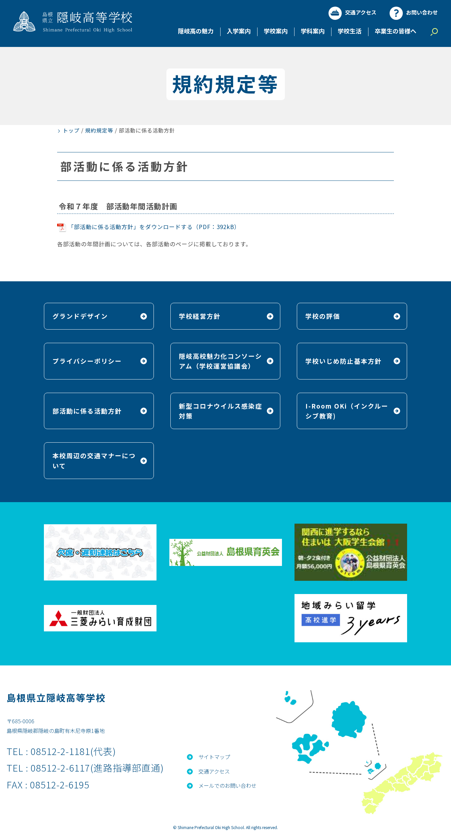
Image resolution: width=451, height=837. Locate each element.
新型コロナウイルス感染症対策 (220, 410)
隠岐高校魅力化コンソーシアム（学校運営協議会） (220, 360)
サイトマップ (214, 757)
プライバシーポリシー (87, 360)
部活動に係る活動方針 (87, 410)
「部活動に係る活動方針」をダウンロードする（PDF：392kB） (154, 226)
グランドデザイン (80, 315)
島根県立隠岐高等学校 (56, 697)
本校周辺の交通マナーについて (94, 460)
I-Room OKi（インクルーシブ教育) (346, 410)
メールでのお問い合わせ (227, 785)
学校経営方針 (200, 315)
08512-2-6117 (60, 767)
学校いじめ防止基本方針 (343, 360)
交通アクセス (360, 12)
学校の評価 (322, 315)
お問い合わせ (422, 12)
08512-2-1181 (60, 751)
